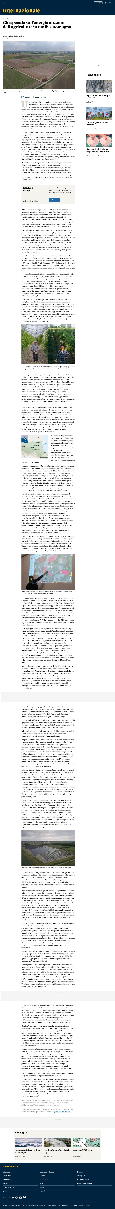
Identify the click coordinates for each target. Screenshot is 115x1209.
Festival (6, 1184)
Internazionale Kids (84, 1184)
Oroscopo (44, 1176)
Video (5, 1191)
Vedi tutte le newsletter (31, 201)
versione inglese (63, 1103)
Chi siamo (7, 1172)
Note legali (82, 1205)
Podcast (80, 1172)
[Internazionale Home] (11, 1166)
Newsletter (44, 1191)
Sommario (7, 1180)
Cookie (88, 1205)
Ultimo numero (83, 1180)
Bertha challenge (49, 1103)
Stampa (37, 97)
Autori (42, 1187)
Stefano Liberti (9, 36)
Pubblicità (44, 1180)
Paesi (42, 1184)
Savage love (81, 1176)
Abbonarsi (98, 3)
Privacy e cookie (9, 1187)
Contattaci (7, 1176)
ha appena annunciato (43, 615)
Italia (5, 18)
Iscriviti (55, 200)
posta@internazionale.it (62, 1112)
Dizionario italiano (47, 1172)
